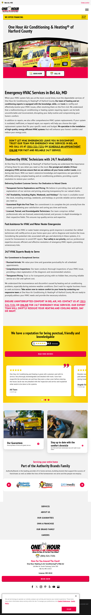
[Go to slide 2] (45, 400)
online (24, 305)
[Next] (82, 485)
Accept (69, 609)
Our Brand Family (46, 529)
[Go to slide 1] (42, 400)
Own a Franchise (45, 523)
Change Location (85, 2)
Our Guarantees (45, 517)
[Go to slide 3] (48, 400)
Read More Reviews (45, 354)
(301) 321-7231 (47, 556)
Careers (46, 535)
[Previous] (9, 485)
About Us (45, 512)
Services (45, 506)
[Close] (75, 596)
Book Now (45, 579)
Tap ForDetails (84, 17)
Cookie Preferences (64, 601)
